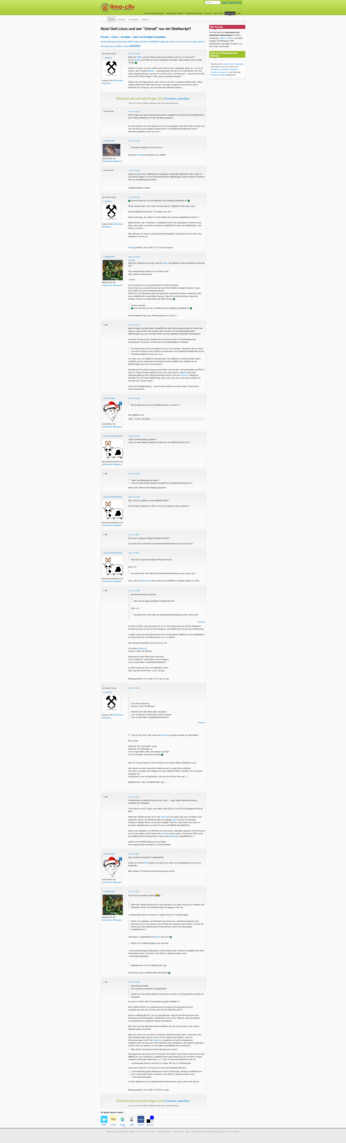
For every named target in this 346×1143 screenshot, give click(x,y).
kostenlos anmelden (177, 98)
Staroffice (165, 735)
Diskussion (146, 580)
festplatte (154, 41)
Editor (165, 263)
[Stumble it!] (123, 1125)
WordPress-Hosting (193, 13)
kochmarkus (110, 398)
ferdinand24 (110, 140)
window (135, 45)
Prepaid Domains (218, 74)
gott (167, 41)
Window (140, 154)
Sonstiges (125, 36)
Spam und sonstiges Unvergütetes (149, 36)
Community (230, 13)
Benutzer (121, 19)
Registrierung (234, 2)
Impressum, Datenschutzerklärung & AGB (208, 1131)
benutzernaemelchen (114, 435)
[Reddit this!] (132, 1125)
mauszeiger (192, 41)
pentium (201, 41)
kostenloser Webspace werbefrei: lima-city (128, 7)
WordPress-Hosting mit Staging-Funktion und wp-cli (224, 70)
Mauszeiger (173, 836)
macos (184, 41)
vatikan (126, 46)
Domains (208, 13)
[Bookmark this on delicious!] (151, 1125)
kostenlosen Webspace (112, 161)
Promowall (133, 19)
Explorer (156, 1040)
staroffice (118, 46)
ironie (178, 41)
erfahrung (138, 41)
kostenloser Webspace (154, 13)
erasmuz (108, 57)
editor (130, 41)
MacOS (157, 936)
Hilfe (239, 13)
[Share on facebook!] (142, 1125)
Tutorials (144, 19)
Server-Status (233, 1131)
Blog (187, 1131)
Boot (146, 862)
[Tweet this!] (105, 1125)
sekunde (104, 46)
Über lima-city (178, 1131)
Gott (184, 57)
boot (115, 41)
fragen (162, 41)
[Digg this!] (114, 1125)
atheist (103, 41)
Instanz (164, 833)
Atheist (137, 59)
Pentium (184, 375)
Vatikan (140, 57)
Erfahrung (142, 648)
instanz (172, 41)
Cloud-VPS (218, 13)
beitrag (110, 41)
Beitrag (131, 247)
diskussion (122, 41)
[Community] (105, 18)
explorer (146, 41)
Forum (111, 19)
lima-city (105, 36)
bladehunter (110, 256)
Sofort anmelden (227, 38)
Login (224, 2)
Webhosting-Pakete (174, 13)
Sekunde (164, 816)
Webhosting (112, 1131)
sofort (111, 46)
